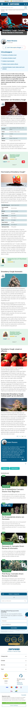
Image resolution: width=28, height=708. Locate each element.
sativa (23, 118)
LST (21, 239)
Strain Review (15, 468)
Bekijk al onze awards (14, 644)
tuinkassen (18, 194)
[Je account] (24, 3)
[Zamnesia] (13, 4)
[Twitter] (24, 459)
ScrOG (9, 241)
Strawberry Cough (5, 116)
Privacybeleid (18, 630)
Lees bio (4, 459)
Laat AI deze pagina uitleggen (14, 47)
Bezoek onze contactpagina (20, 683)
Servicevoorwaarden (4, 631)
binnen (10, 194)
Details (14, 164)
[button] (3, 41)
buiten (13, 194)
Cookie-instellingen (14, 705)
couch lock (8, 384)
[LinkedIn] (22, 459)
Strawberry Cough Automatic (7, 303)
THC (2, 320)
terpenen (6, 373)
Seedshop (5, 468)
